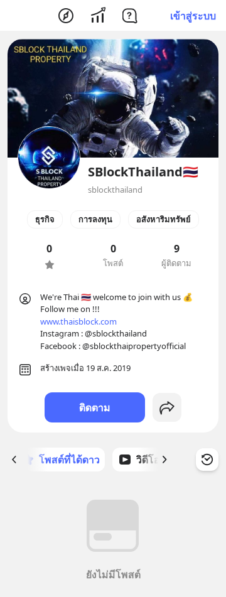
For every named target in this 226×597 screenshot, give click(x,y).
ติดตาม (94, 407)
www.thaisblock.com (78, 321)
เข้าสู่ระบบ (193, 16)
